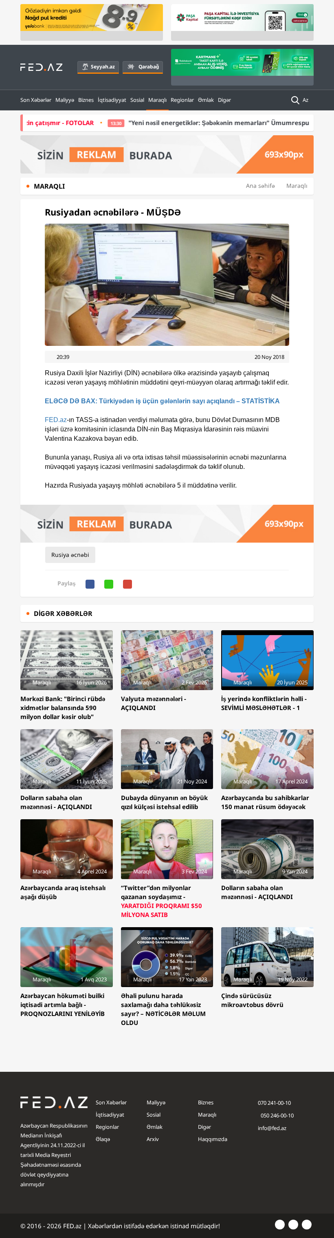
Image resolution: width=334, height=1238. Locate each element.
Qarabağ (148, 66)
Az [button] (306, 99)
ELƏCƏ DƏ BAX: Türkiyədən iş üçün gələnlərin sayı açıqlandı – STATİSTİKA (162, 401)
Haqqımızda (212, 1139)
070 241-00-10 (274, 1102)
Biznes (86, 99)
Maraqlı (157, 99)
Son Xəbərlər (35, 99)
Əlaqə (103, 1139)
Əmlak (206, 99)
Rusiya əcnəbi (70, 555)
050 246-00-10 (276, 1115)
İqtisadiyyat (112, 99)
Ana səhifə (260, 185)
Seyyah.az (103, 66)
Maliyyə (64, 99)
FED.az (56, 419)
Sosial (137, 99)
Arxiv (153, 1139)
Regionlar (182, 99)
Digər (224, 99)
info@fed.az (272, 1128)
